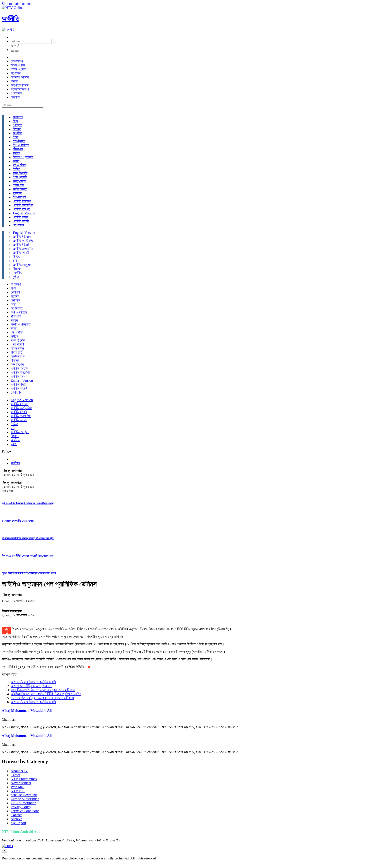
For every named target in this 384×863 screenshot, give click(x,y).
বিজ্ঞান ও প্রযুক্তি (23, 157)
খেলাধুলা (17, 125)
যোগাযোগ (18, 225)
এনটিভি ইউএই (21, 209)
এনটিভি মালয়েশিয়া (23, 205)
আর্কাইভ (17, 273)
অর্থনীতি (10, 18)
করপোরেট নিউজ (20, 85)
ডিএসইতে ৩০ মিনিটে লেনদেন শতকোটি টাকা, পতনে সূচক (27, 555)
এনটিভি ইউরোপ (22, 201)
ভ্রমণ (16, 161)
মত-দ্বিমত (19, 141)
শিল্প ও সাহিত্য (21, 145)
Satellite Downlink (24, 795)
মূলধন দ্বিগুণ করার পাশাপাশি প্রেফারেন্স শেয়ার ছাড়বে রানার (29, 573)
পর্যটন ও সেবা (18, 69)
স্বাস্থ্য (16, 153)
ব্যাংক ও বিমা (18, 65)
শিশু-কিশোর (19, 197)
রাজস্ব (14, 81)
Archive (16, 819)
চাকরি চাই (18, 185)
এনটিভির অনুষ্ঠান (22, 265)
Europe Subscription (25, 799)
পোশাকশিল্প (17, 61)
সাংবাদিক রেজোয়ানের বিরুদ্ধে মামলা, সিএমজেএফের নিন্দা (28, 538)
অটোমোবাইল (20, 189)
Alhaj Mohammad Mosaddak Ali (27, 710)
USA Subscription (23, 803)
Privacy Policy (21, 807)
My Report (18, 823)
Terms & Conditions (25, 811)
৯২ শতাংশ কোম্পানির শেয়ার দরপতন (18, 520)
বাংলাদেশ (18, 117)
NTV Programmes (24, 779)
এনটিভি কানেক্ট (21, 221)
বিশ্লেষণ (15, 73)
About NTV (19, 771)
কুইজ (16, 277)
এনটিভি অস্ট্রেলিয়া (23, 241)
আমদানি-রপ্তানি (20, 77)
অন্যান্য (15, 97)
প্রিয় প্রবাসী (20, 177)
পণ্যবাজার (16, 93)
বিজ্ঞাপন (17, 269)
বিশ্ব (15, 121)
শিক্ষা (15, 137)
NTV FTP (18, 791)
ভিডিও (16, 257)
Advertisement (21, 783)
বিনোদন (17, 129)
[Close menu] (3, 110)
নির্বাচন (16, 169)
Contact (16, 815)
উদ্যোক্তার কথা (20, 89)
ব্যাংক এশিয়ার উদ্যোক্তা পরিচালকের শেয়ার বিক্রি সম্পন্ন (28, 503)
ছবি (15, 261)
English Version (24, 213)
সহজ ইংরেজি (20, 173)
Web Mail (17, 787)
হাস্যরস (17, 193)
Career (15, 775)
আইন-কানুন (19, 181)
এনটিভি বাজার (20, 217)
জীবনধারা (18, 149)
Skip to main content (16, 4)
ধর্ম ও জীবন (19, 165)
